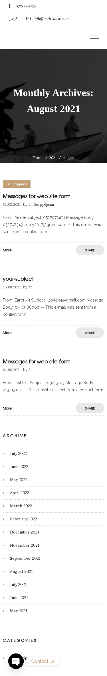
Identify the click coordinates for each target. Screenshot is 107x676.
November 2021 (24, 545)
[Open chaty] (16, 661)
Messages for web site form (36, 196)
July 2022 (18, 453)
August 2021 (21, 571)
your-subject (18, 278)
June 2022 (19, 466)
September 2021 (25, 558)
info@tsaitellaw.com (51, 19)
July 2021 (18, 584)
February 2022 (23, 519)
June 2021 (19, 597)
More (7, 250)
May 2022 (18, 479)
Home (38, 158)
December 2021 (24, 532)
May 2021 (18, 610)
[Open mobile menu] (95, 37)
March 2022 (21, 505)
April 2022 (19, 492)
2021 (53, 158)
